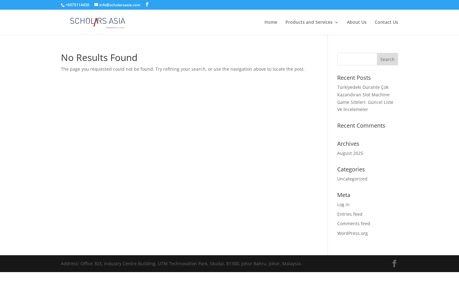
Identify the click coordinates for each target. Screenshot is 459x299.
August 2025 (350, 153)
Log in (343, 204)
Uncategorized (352, 179)
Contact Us (386, 22)
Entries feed (350, 214)
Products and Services (309, 22)
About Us (357, 22)
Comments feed (353, 223)
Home (270, 22)
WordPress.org (352, 233)
